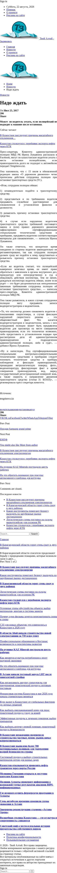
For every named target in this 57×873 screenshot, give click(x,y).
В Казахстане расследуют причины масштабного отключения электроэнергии (29, 501)
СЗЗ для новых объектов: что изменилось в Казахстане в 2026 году (23, 626)
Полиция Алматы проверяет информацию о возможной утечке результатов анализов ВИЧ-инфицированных (26, 784)
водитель (5, 409)
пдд (33, 409)
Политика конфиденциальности (23, 837)
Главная (10, 46)
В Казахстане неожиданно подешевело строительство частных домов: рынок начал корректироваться (25, 738)
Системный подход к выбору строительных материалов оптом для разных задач (23, 758)
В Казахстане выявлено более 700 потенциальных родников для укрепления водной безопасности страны (24, 749)
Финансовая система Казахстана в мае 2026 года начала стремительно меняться (26, 695)
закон (13, 409)
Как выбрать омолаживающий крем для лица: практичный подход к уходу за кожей (25, 711)
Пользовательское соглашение (22, 840)
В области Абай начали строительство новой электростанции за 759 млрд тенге (25, 634)
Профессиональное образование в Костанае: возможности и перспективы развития (24, 642)
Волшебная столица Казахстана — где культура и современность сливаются (28, 819)
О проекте (11, 12)
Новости (11, 49)
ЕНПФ (3, 439)
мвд (18, 409)
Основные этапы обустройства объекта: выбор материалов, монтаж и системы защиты (25, 609)
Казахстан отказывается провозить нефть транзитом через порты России (24, 767)
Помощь (10, 9)
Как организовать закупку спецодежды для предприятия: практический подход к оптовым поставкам (25, 685)
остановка (25, 409)
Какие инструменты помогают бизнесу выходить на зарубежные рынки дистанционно (27, 514)
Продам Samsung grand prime (15, 428)
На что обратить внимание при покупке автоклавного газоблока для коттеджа (21, 667)
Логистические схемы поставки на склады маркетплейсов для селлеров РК (29, 521)
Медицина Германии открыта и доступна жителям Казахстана (23, 775)
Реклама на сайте (15, 15)
